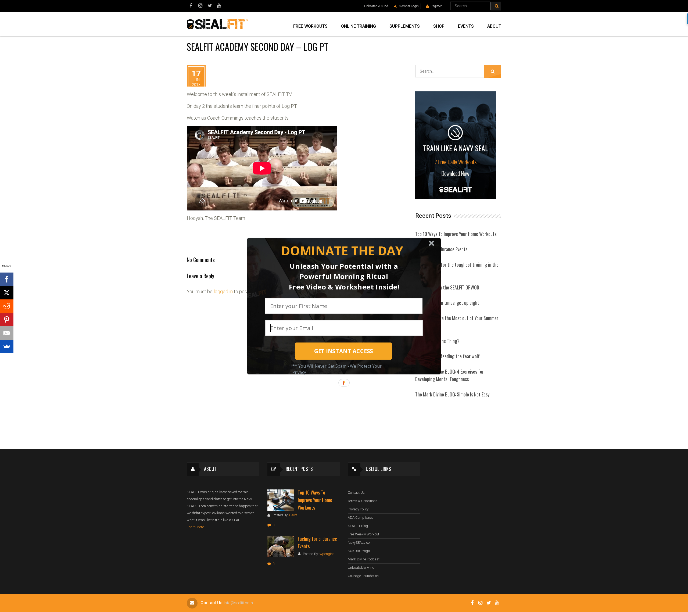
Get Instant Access (343, 351)
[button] (342, 250)
